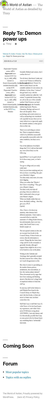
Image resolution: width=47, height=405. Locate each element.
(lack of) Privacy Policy (28, 397)
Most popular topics (17, 372)
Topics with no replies (18, 377)
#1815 (41, 61)
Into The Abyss (27, 54)
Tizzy (8, 43)
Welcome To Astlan (9, 54)
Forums (18, 54)
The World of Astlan (17, 5)
